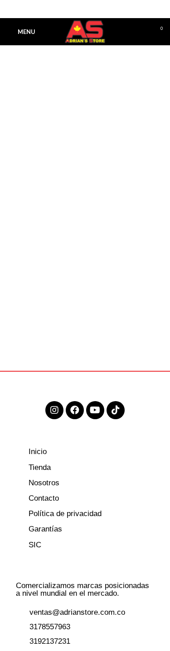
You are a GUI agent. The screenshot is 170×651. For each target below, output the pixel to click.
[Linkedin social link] (95, 9)
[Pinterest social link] (85, 9)
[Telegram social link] (106, 9)
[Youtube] (95, 410)
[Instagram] (54, 410)
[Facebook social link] (64, 9)
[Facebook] (75, 410)
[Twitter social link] (74, 9)
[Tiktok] (116, 410)
